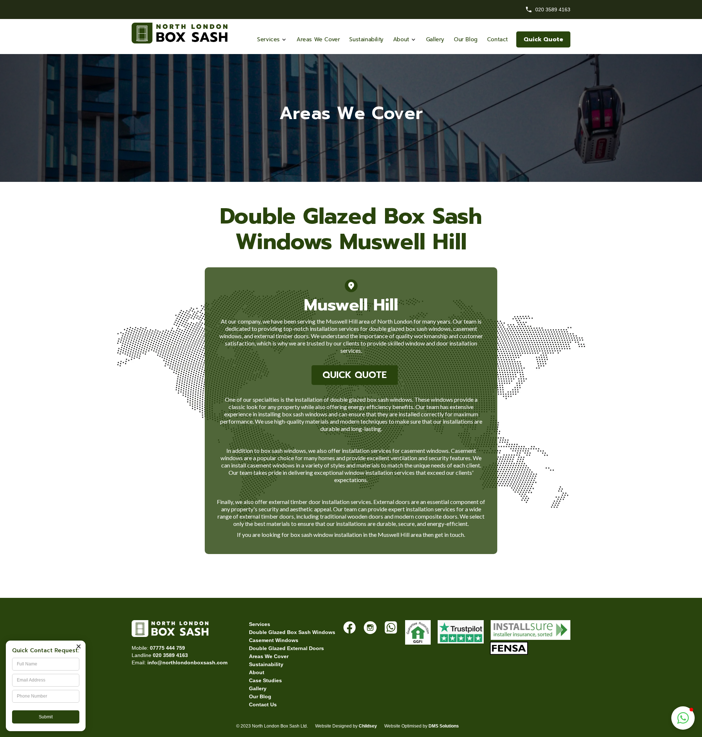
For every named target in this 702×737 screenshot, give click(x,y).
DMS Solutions (444, 726)
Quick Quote (543, 39)
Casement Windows (273, 640)
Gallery (435, 39)
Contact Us (263, 704)
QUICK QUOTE (354, 375)
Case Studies (265, 680)
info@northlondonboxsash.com (187, 662)
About (256, 672)
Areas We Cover (318, 39)
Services (259, 624)
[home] (351, 24)
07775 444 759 (167, 648)
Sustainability (366, 39)
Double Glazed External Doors (286, 648)
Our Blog (466, 39)
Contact (497, 39)
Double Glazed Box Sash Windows (292, 632)
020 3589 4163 (170, 655)
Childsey (368, 726)
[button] (272, 39)
